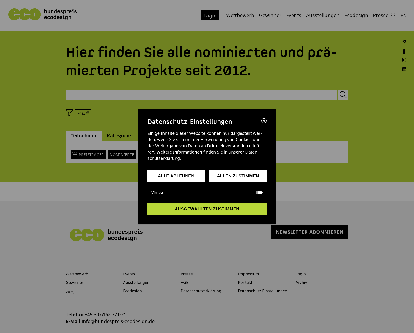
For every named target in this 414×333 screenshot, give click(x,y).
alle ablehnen (176, 176)
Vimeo (157, 192)
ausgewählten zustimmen (207, 209)
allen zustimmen (238, 176)
